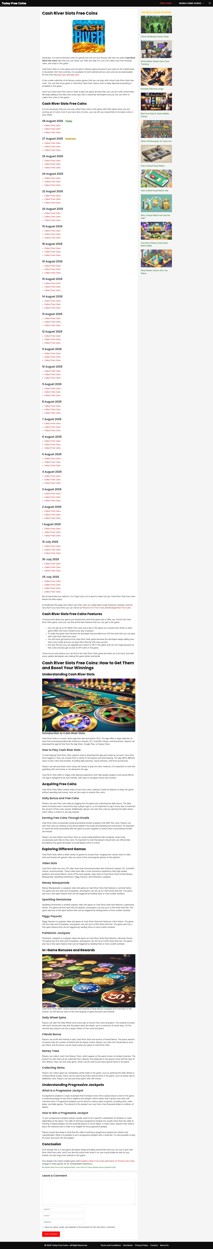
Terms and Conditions (110, 1245)
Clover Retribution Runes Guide (155, 37)
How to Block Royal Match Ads (154, 190)
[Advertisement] (156, 313)
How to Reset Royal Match (153, 166)
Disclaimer (128, 1245)
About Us (164, 1245)
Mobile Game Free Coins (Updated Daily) (60, 1167)
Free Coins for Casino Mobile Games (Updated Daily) (96, 1167)
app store (75, 75)
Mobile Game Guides (190, 3)
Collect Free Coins (52, 125)
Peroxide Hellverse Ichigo (152, 89)
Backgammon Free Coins (120, 608)
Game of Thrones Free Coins (122, 1161)
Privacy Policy (141, 1245)
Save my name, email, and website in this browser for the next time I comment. (80, 1227)
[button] (210, 3)
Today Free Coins (14, 3)
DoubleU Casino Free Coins (92, 1161)
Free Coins (166, 3)
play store (61, 75)
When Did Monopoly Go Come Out (156, 141)
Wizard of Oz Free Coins (93, 608)
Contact (154, 1245)
